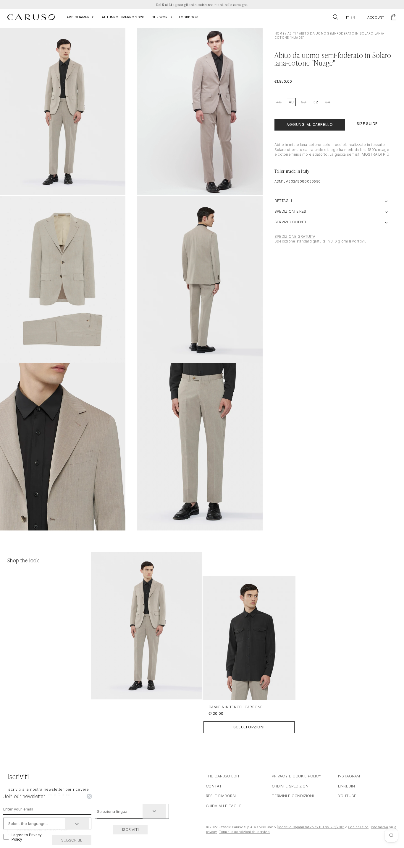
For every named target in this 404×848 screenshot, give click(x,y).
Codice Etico (358, 827)
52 (315, 102)
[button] (335, 17)
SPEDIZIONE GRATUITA (294, 236)
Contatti (215, 786)
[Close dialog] (89, 796)
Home (279, 33)
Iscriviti (130, 829)
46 (279, 102)
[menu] (350, 17)
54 (327, 102)
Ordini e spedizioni (290, 786)
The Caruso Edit (223, 776)
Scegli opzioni (248, 727)
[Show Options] (154, 811)
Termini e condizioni (292, 795)
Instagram (349, 776)
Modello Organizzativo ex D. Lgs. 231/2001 (311, 827)
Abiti (291, 33)
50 (303, 102)
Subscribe (72, 840)
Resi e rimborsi (221, 795)
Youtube (347, 795)
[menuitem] (347, 17)
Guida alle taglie (224, 805)
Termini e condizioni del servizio (244, 832)
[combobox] (120, 811)
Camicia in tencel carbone (236, 707)
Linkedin (346, 786)
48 (291, 102)
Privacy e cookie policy (296, 776)
